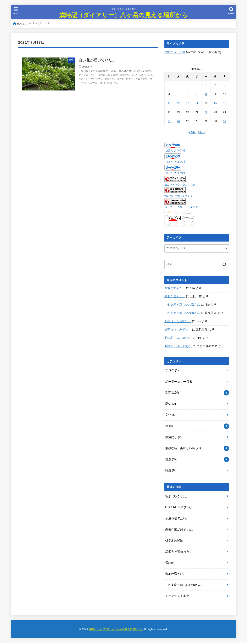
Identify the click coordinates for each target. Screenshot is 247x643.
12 (178, 103)
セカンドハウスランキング (179, 184)
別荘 (172, 392)
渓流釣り (173, 437)
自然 (171, 459)
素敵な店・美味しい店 (183, 448)
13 (187, 103)
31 (224, 121)
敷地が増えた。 (174, 288)
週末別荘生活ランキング (178, 195)
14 (196, 103)
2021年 (31, 23)
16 (215, 103)
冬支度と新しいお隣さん (182, 304)
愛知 (171, 403)
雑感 (170, 470)
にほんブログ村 (174, 150)
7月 (40, 23)
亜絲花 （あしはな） (178, 337)
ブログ (172, 370)
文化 (170, 414)
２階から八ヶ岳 (174, 52)
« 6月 (192, 132)
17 (224, 103)
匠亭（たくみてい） (177, 321)
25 (169, 121)
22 (206, 112)
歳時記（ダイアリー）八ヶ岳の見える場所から (123, 14)
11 (169, 103)
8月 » (201, 132)
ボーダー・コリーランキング (181, 207)
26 (178, 121)
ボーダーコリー (178, 381)
